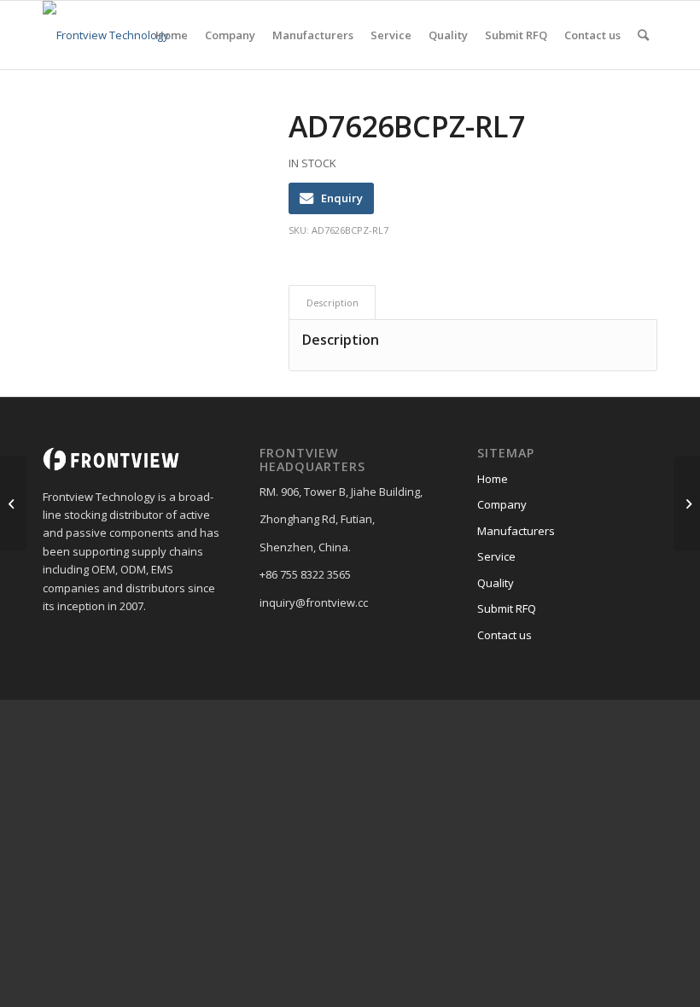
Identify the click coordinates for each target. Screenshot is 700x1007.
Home (492, 478)
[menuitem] (171, 35)
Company (502, 504)
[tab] (332, 302)
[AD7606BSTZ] (13, 503)
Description (332, 302)
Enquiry (342, 198)
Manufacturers (516, 530)
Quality (495, 583)
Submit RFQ (506, 608)
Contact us (504, 635)
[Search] (643, 35)
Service (496, 556)
